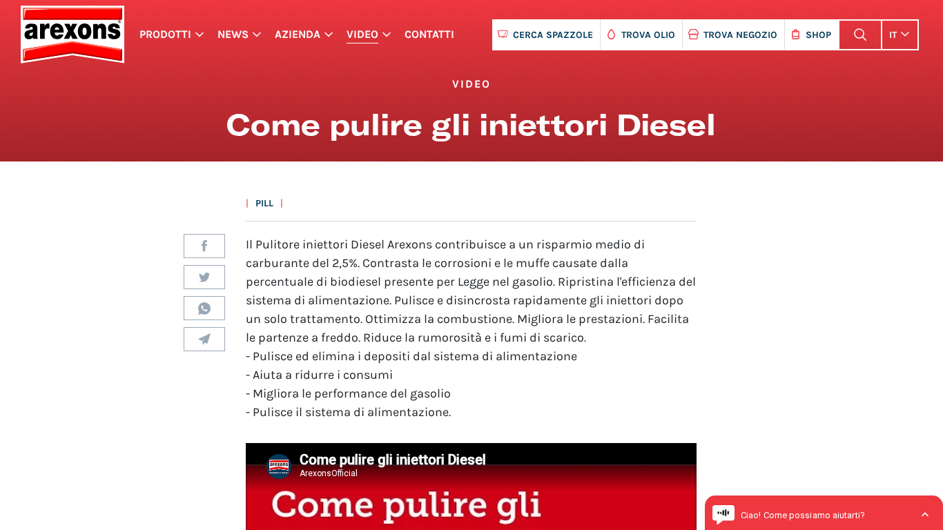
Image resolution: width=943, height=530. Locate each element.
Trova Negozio (740, 35)
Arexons (72, 34)
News (233, 34)
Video (362, 34)
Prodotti (165, 34)
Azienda (297, 34)
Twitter (204, 277)
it (893, 35)
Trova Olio (648, 35)
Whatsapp (204, 308)
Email (204, 339)
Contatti (429, 34)
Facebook (204, 246)
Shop (818, 35)
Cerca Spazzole (553, 35)
